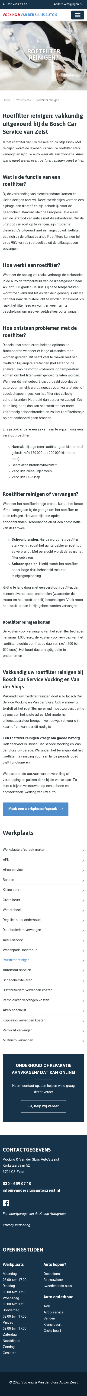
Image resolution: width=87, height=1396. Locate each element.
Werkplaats (23, 100)
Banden (8, 880)
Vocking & (30, 15)
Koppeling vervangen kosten (24, 1020)
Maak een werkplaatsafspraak (32, 809)
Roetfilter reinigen (16, 960)
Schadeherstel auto (17, 980)
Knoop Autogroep (52, 1214)
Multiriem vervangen (18, 1040)
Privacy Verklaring (16, 1225)
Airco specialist (14, 1010)
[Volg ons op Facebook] (6, 1203)
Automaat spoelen (17, 970)
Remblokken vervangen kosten (26, 1000)
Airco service (13, 870)
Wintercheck (12, 910)
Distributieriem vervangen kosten (27, 990)
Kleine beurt (12, 890)
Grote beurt (11, 900)
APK (6, 860)
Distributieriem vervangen (22, 930)
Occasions (52, 1274)
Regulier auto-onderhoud (22, 920)
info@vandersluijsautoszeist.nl (31, 1190)
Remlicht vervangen (17, 1030)
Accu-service (13, 940)
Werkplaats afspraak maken (24, 849)
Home (7, 100)
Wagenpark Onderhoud (20, 950)
